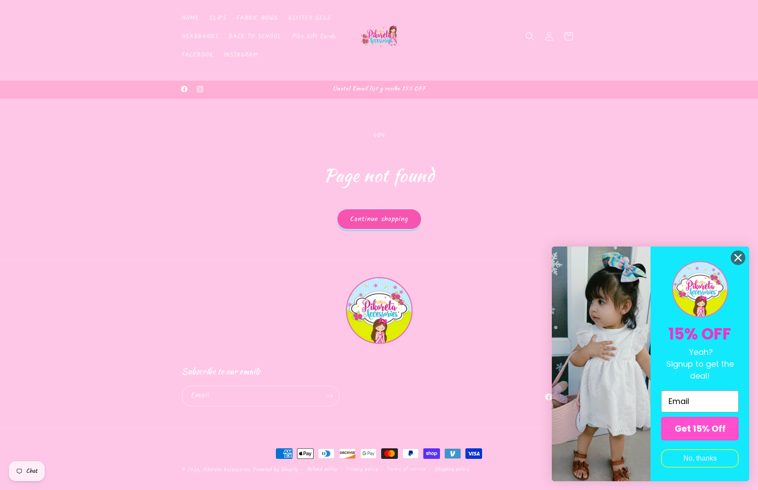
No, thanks (700, 458)
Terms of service (406, 469)
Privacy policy (362, 469)
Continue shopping (379, 219)
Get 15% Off (700, 428)
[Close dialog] (738, 257)
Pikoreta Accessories (227, 470)
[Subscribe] (329, 396)
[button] (530, 36)
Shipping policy (452, 469)
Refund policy (322, 469)
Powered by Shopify (275, 470)
